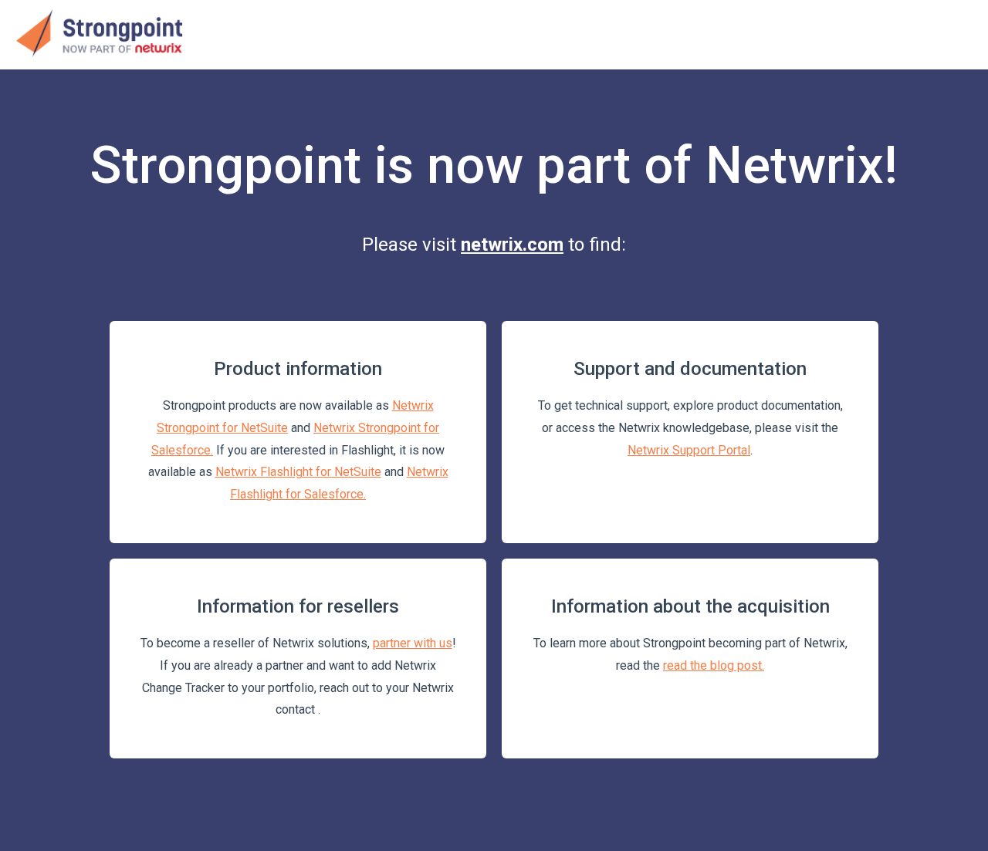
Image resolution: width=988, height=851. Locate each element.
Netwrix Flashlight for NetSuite (298, 471)
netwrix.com (512, 244)
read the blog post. (713, 665)
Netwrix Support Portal (689, 450)
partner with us (412, 643)
